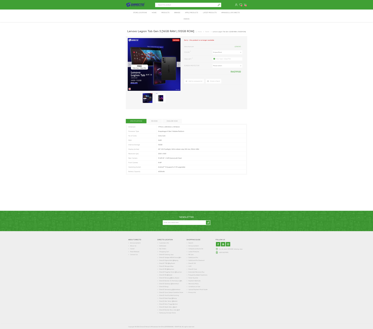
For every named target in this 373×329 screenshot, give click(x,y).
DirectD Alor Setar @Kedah (168, 301)
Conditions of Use (194, 286)
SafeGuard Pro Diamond (196, 260)
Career (132, 248)
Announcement (135, 243)
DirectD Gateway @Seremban (169, 283)
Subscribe (208, 223)
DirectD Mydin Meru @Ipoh (168, 307)
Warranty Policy (193, 283)
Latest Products (193, 251)
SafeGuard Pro (193, 257)
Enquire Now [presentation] (172, 121)
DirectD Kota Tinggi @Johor (168, 304)
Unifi (189, 266)
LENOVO (237, 46)
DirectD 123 (192, 263)
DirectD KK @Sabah (165, 275)
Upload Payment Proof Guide (197, 289)
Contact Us (134, 254)
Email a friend (215, 81)
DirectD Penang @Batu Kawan (169, 278)
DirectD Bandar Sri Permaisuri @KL (170, 281)
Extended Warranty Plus (196, 272)
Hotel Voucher (193, 278)
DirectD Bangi (163, 286)
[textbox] (186, 5)
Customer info (164, 243)
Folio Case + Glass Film (223, 59)
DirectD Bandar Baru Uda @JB (169, 310)
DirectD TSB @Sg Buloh (167, 263)
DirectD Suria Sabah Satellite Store (171, 292)
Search (219, 5)
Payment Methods (194, 281)
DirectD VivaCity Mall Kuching (169, 295)
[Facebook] (218, 244)
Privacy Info (192, 292)
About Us (133, 246)
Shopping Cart (245, 5)
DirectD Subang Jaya (166, 254)
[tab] (136, 121)
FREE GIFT (188, 59)
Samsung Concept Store (167, 313)
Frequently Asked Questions (197, 275)
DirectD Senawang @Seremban (169, 289)
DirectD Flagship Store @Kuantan (170, 272)
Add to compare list (195, 81)
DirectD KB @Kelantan (166, 269)
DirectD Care (192, 269)
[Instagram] (228, 244)
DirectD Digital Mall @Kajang (168, 260)
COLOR (187, 52)
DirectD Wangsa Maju (166, 266)
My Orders (162, 248)
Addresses (162, 246)
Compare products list (195, 248)
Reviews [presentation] (154, 121)
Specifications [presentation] (136, 121)
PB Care (190, 254)
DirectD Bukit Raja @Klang (168, 298)
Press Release (134, 251)
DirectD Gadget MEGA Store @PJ (170, 257)
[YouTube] (223, 244)
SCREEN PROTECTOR (191, 65)
